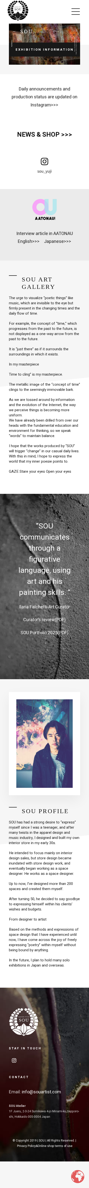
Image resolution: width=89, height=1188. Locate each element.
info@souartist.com (41, 1092)
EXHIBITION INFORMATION (45, 49)
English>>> (29, 241)
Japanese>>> (57, 241)
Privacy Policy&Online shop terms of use (44, 1146)
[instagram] (44, 161)
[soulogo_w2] (24, 1009)
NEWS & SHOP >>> (44, 134)
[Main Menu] (76, 11)
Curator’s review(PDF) (44, 619)
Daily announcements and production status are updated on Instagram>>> (44, 97)
